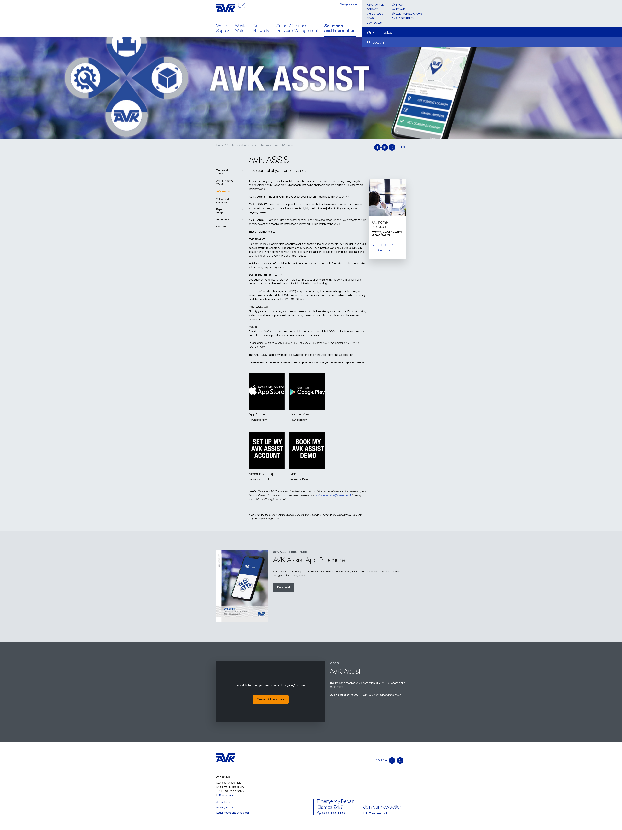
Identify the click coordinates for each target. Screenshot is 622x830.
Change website (348, 4)
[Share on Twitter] (392, 147)
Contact (372, 9)
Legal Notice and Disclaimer (232, 813)
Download (283, 587)
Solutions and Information (340, 28)
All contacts (223, 802)
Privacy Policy (224, 807)
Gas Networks (261, 28)
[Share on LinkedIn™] (384, 147)
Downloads (374, 22)
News (370, 18)
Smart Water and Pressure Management (297, 28)
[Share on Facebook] (377, 147)
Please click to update (270, 699)
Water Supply (222, 28)
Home (220, 145)
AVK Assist (288, 145)
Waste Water (241, 28)
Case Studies (375, 13)
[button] (230, 172)
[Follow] (392, 760)
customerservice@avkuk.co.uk (333, 495)
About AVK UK (375, 4)
